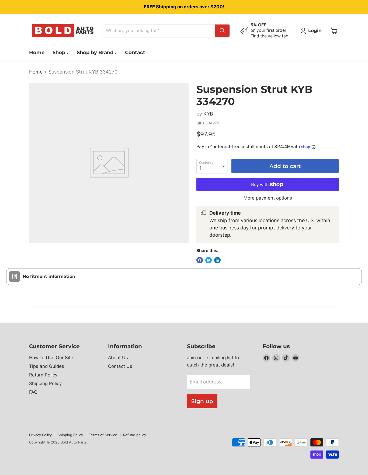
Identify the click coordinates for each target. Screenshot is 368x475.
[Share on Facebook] (199, 260)
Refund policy (134, 435)
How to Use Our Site (51, 357)
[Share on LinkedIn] (217, 260)
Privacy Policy (40, 435)
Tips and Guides (46, 366)
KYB (208, 114)
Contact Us (120, 366)
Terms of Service (103, 435)
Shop (60, 52)
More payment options (268, 198)
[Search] (222, 31)
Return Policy (43, 375)
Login (315, 30)
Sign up (202, 401)
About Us (118, 357)
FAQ (33, 392)
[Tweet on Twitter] (208, 260)
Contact (135, 52)
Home (36, 52)
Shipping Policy (45, 383)
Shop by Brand (96, 52)
